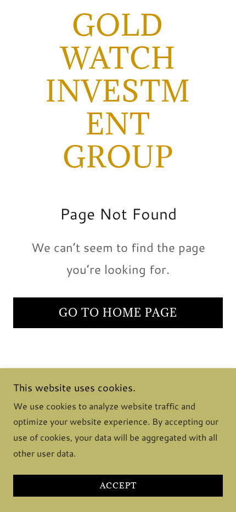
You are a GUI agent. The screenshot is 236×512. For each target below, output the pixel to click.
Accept (118, 486)
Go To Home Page (118, 313)
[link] (117, 91)
